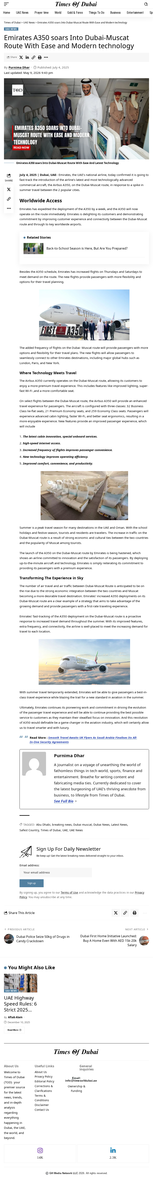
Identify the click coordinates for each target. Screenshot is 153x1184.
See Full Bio (64, 801)
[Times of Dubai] (76, 4)
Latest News (119, 824)
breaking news (62, 824)
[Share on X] (21, 57)
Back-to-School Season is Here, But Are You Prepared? (87, 248)
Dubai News (101, 824)
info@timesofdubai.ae (81, 1080)
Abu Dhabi (43, 824)
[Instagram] (40, 1153)
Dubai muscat (82, 824)
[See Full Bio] (76, 801)
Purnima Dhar (19, 67)
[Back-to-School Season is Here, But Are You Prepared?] (33, 248)
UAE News (11, 29)
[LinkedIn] (113, 1153)
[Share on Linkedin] (27, 57)
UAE (65, 830)
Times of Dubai (12, 22)
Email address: (29, 865)
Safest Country (29, 830)
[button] (7, 4)
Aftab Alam (15, 1017)
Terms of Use (69, 892)
